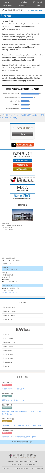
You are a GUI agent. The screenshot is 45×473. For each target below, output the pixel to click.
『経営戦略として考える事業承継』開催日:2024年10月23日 (22, 425)
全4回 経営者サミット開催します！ (14, 389)
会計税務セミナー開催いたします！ (14, 400)
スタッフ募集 (8, 358)
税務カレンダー (9, 315)
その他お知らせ (9, 307)
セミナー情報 (8, 346)
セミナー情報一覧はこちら (23, 442)
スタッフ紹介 (8, 354)
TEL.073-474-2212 (34, 11)
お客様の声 (8, 362)
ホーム (7, 2)
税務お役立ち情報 (10, 311)
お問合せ (37, 5)
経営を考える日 (9, 342)
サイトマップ (6, 468)
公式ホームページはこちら (10, 292)
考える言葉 (8, 319)
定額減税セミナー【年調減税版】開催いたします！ (19, 437)
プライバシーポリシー (21, 468)
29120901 (8, 16)
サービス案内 (8, 338)
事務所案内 (8, 350)
